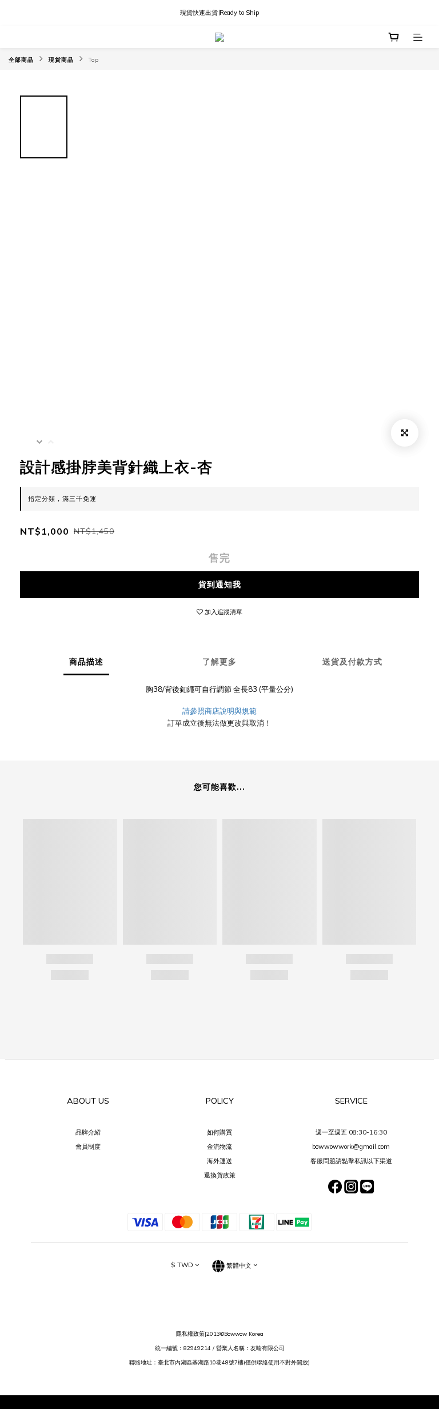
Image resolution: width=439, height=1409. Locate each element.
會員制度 (88, 1147)
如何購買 (219, 1132)
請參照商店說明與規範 (219, 710)
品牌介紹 (88, 1132)
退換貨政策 (220, 1175)
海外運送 (219, 1161)
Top (94, 59)
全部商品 (21, 59)
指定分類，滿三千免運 (62, 499)
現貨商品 (61, 59)
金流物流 (219, 1147)
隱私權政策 (190, 1333)
